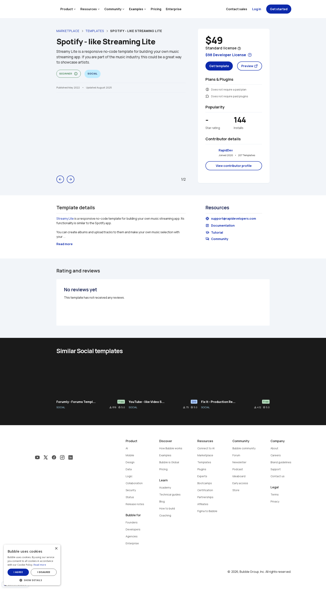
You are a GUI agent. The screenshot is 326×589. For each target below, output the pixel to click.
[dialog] (32, 565)
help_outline (239, 48)
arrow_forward (70, 179)
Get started (279, 9)
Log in (256, 9)
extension (207, 96)
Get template (219, 66)
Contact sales (236, 9)
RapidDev (226, 150)
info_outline (76, 74)
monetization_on (207, 89)
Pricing (156, 9)
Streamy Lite (65, 218)
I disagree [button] (43, 572)
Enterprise (173, 9)
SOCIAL (60, 407)
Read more (40, 564)
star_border (119, 407)
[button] (32, 579)
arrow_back (60, 179)
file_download (110, 407)
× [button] (56, 548)
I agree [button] (18, 572)
